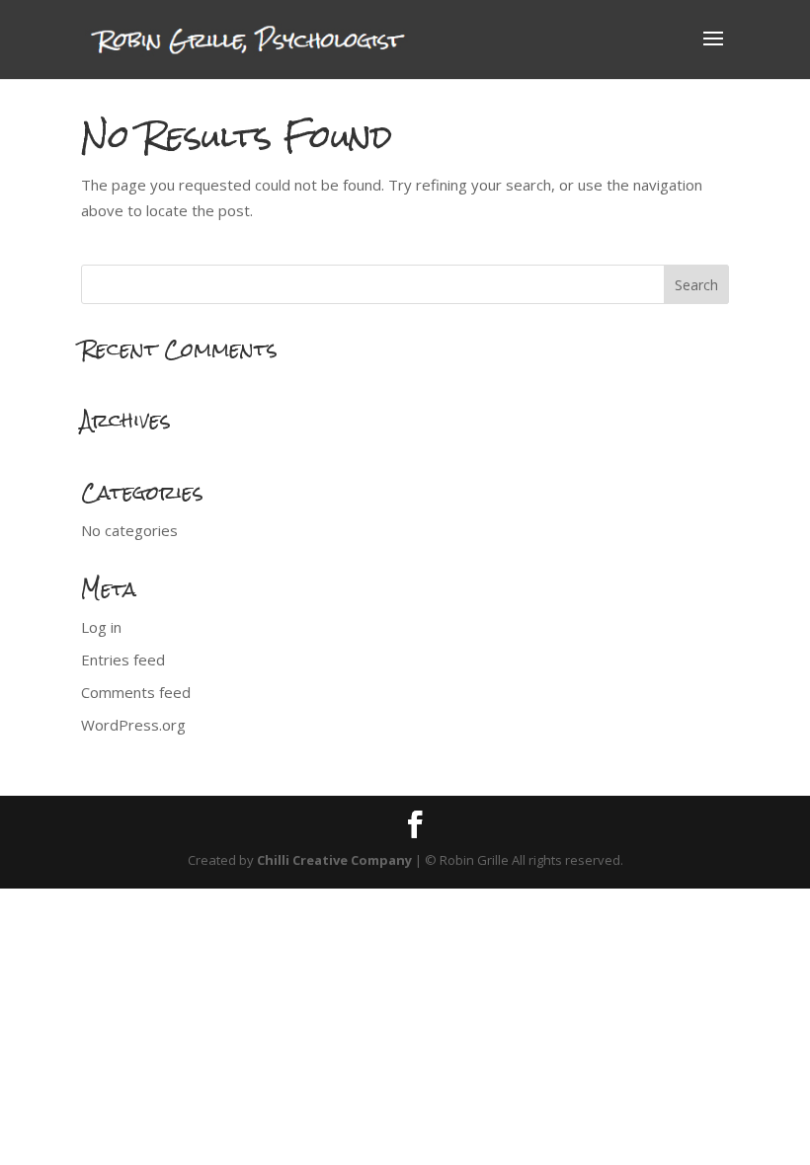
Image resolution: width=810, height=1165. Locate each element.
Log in (101, 627)
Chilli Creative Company (334, 860)
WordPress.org (133, 725)
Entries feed (123, 659)
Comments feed (136, 692)
